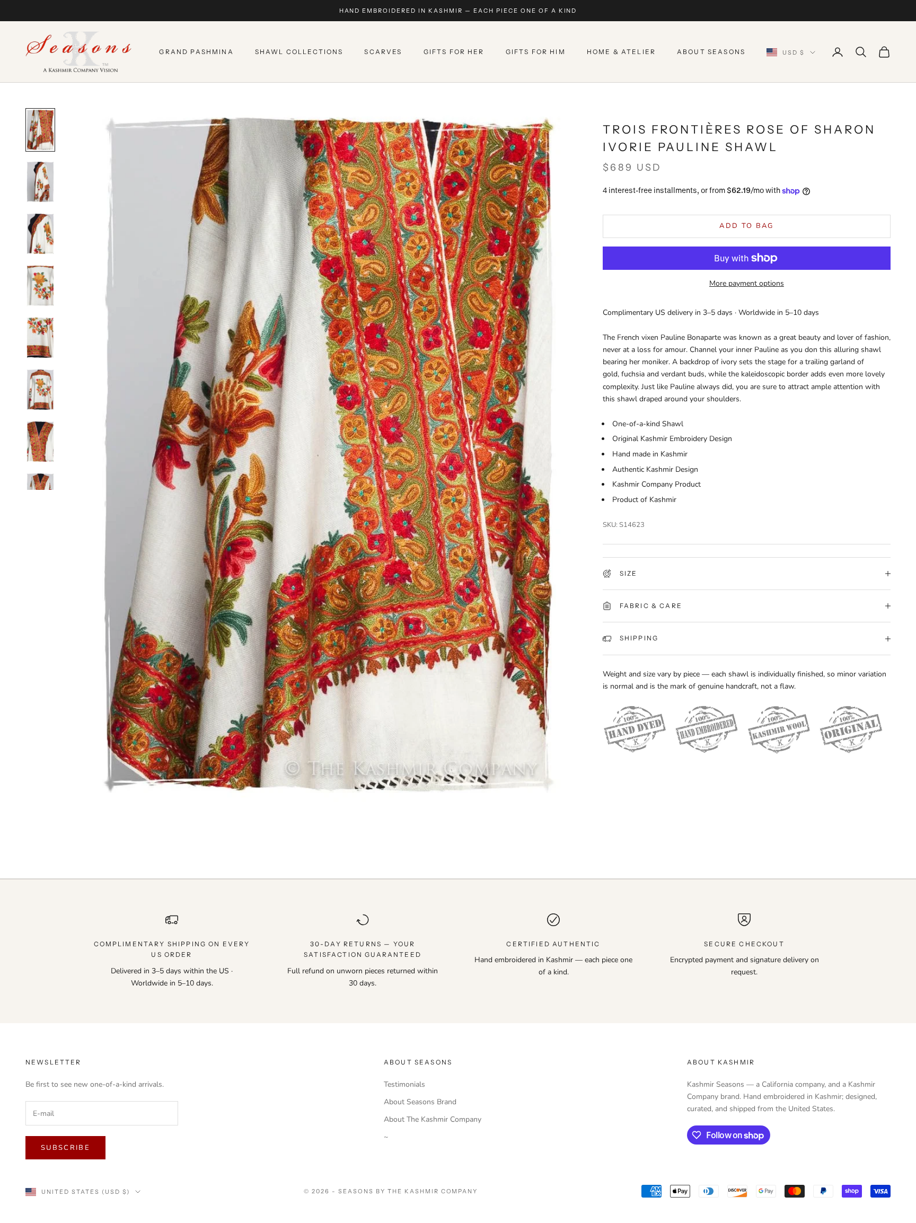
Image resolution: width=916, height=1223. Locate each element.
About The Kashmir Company (432, 1119)
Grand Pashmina (196, 52)
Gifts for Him (536, 52)
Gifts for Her (454, 52)
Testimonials (404, 1084)
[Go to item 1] (40, 130)
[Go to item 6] (40, 389)
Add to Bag (746, 226)
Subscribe (65, 1147)
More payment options (746, 283)
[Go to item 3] (40, 234)
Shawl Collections (299, 52)
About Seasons (711, 52)
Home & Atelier (621, 52)
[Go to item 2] (40, 182)
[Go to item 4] (40, 285)
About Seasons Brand (420, 1102)
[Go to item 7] (40, 441)
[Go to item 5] (40, 337)
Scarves (383, 52)
